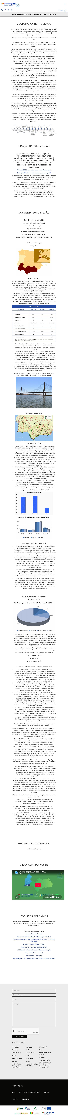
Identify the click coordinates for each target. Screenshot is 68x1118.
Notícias (46, 1092)
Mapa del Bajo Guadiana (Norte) (34, 953)
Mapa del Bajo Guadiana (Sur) (34, 955)
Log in (61, 10)
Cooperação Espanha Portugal (29, 1092)
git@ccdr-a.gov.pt (17, 1058)
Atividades (25, 1099)
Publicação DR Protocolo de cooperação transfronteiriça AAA (34, 173)
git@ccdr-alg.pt (30, 1058)
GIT (13, 1092)
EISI (45, 14)
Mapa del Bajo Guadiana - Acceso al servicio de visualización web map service (34, 958)
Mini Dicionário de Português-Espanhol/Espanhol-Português (34, 950)
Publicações (52, 14)
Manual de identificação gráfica (34, 934)
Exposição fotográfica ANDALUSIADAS (34, 944)
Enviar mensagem (19, 1036)
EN (65, 10)
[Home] (18, 5)
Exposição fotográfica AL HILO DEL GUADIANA (34, 947)
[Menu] (65, 3)
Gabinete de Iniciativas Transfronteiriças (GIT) (27, 14)
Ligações (14, 1099)
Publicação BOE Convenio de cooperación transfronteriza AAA (34, 170)
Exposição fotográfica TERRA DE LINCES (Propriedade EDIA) (34, 937)
